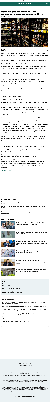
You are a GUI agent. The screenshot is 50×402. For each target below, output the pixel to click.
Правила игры (31, 7)
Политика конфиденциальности (32, 368)
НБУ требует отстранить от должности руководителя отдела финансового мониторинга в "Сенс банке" (23, 303)
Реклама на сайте (14, 368)
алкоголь (4, 170)
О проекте (21, 368)
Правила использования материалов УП (17, 369)
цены (10, 170)
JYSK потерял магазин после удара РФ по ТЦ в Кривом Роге (18, 314)
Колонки (15, 7)
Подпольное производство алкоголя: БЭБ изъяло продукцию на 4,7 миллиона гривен (23, 206)
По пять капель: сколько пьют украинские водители (16, 202)
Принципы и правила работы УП (34, 369)
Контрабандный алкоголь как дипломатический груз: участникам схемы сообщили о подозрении (24, 212)
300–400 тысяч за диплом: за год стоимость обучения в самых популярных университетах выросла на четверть (23, 291)
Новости (3, 7)
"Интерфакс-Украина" (41, 375)
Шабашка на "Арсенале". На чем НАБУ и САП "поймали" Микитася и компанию (30, 223)
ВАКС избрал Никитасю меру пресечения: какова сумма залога (31, 233)
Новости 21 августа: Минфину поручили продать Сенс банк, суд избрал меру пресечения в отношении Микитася (24, 310)
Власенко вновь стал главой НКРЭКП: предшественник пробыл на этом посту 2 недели (31, 261)
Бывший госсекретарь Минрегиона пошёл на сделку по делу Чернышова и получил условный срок (31, 243)
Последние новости (8, 299)
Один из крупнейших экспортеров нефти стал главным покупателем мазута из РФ (24, 317)
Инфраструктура (23, 7)
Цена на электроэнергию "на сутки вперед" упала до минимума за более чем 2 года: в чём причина (24, 284)
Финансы (37, 7)
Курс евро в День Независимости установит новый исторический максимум (32, 251)
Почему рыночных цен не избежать (12, 288)
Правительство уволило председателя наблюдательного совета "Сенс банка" (24, 306)
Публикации (9, 7)
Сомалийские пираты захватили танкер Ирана (15, 321)
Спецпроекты (44, 7)
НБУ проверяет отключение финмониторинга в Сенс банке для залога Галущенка (31, 270)
